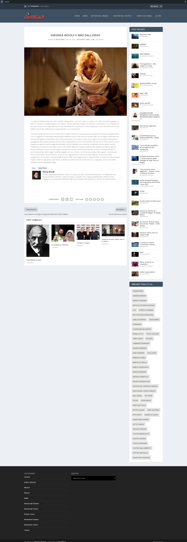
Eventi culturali (144, 16)
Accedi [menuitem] (7, 2)
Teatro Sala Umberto (142, 448)
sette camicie (138, 424)
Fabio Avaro (138, 339)
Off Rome (148, 396)
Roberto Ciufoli (151, 415)
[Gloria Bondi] (36, 179)
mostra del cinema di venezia (145, 386)
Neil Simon (137, 396)
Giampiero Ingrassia (141, 343)
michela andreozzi (140, 377)
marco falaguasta (140, 367)
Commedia (137, 324)
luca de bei (151, 353)
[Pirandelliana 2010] (37, 241)
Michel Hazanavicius (141, 381)
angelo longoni (139, 301)
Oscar (135, 400)
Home (77, 16)
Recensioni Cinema (31, 519)
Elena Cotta (138, 334)
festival (149, 339)
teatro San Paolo (140, 453)
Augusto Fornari (146, 310)
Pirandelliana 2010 (33, 260)
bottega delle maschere (143, 315)
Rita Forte (137, 415)
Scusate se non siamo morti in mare (113, 240)
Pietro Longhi (138, 410)
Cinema (27, 477)
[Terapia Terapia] (88, 232)
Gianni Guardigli (140, 348)
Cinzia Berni (154, 320)
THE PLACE (44, 6)
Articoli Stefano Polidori (143, 305)
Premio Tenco (29, 514)
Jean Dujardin (138, 353)
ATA (134, 310)
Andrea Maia (138, 291)
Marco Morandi (139, 372)
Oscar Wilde (146, 400)
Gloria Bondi (60, 39)
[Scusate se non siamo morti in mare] (113, 230)
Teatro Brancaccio (141, 434)
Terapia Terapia (83, 243)
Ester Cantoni (152, 334)
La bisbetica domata (60, 245)
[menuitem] (2, 1)
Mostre (27, 488)
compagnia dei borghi (142, 329)
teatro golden (139, 439)
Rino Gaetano (153, 410)
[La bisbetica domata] (63, 233)
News (85, 16)
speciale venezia (139, 429)
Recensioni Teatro (83, 39)
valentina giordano (141, 458)
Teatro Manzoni (140, 443)
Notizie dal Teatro (122, 16)
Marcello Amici (139, 358)
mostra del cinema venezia (144, 391)
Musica (27, 493)
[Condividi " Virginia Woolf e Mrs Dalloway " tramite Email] (71, 199)
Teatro (27, 530)
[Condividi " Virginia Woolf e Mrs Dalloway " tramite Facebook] (62, 199)
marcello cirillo (140, 362)
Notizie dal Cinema (99, 16)
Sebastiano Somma (141, 419)
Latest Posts (42, 168)
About (34, 168)
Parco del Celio (139, 405)
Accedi (158, 16)
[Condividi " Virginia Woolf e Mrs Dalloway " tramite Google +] (67, 199)
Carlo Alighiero (139, 320)
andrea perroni (139, 296)
